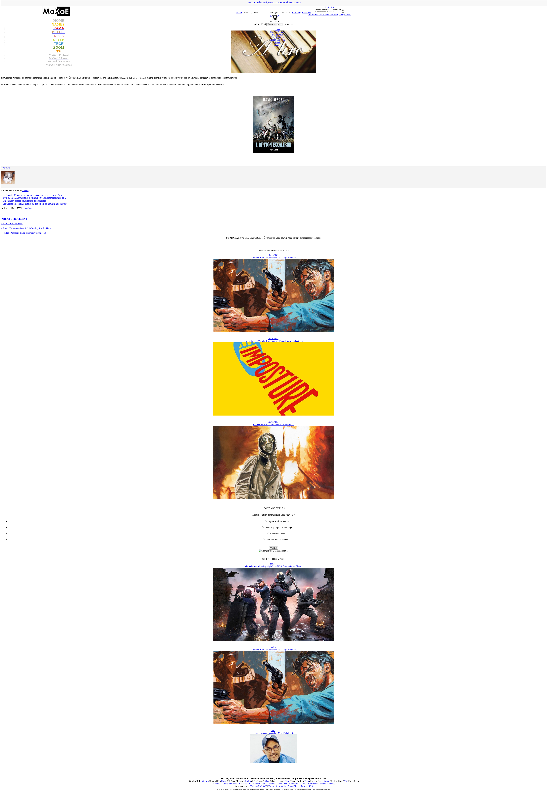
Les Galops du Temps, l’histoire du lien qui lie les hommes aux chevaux (35, 204)
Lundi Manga (277, 37)
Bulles (248, 781)
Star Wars (333, 14)
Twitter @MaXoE (258, 786)
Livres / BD (273, 255)
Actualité (271, 783)
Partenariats (282, 783)
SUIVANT (12, 223)
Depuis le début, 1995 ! (278, 521)
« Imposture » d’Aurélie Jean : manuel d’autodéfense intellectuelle (273, 341)
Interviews (277, 45)
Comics (311, 14)
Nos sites (243, 783)
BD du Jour (277, 34)
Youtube (282, 786)
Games (205, 781)
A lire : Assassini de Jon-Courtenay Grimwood (25, 233)
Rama (223, 781)
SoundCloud (293, 786)
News (277, 29)
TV (346, 781)
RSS (311, 786)
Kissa (267, 781)
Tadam (5, 167)
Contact (330, 783)
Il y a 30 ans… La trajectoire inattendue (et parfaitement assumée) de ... (34, 198)
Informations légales (317, 783)
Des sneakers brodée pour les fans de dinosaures (24, 201)
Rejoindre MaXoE (297, 783)
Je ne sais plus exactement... (278, 539)
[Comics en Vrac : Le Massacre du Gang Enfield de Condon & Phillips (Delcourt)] (273, 331)
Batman (347, 14)
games (272, 563)
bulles (273, 647)
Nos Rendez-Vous (257, 783)
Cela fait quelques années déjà (278, 527)
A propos (217, 783)
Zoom (326, 781)
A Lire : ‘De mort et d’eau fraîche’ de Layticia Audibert (26, 228)
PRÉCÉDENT (14, 219)
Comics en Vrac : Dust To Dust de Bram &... (273, 424)
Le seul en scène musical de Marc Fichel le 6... (273, 733)
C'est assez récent (278, 533)
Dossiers (277, 42)
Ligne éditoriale (230, 783)
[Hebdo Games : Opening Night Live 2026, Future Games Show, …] (273, 640)
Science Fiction (322, 14)
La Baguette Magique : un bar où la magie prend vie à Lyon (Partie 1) (34, 195)
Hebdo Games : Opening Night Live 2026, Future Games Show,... (273, 566)
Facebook (272, 786)
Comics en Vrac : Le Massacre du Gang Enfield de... (273, 257)
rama (273, 730)
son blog (28, 208)
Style (287, 781)
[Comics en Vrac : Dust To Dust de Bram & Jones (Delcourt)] (273, 498)
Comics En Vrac (277, 32)
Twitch (304, 786)
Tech (306, 781)
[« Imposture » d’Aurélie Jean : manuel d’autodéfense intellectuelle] (273, 415)
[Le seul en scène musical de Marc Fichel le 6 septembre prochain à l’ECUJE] (273, 762)
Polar (341, 14)
